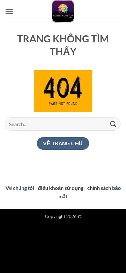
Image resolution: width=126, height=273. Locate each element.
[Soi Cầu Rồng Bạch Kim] (63, 11)
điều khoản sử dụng (60, 188)
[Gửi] (113, 124)
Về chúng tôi (19, 188)
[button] (9, 11)
